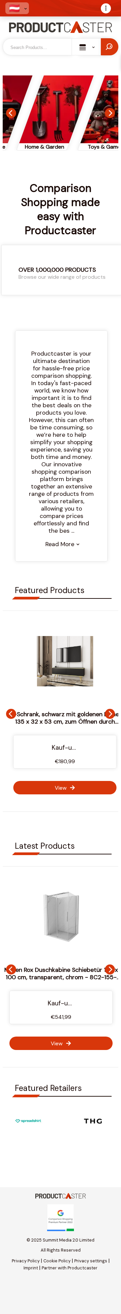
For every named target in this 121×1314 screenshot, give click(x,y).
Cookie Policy (57, 1261)
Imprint (31, 1268)
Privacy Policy (26, 1261)
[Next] (110, 113)
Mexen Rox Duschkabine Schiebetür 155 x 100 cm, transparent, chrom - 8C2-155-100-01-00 (61, 977)
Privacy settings (90, 1261)
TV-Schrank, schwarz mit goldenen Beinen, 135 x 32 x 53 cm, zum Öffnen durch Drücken (61, 722)
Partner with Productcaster (69, 1268)
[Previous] (11, 113)
